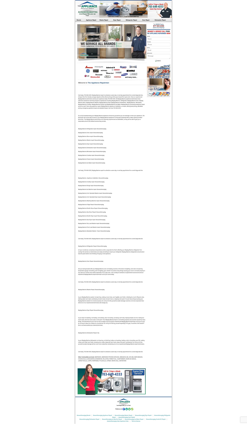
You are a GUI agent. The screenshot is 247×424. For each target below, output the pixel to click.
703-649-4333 (155, 7)
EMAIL (148, 47)
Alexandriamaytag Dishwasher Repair (89, 419)
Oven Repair (146, 20)
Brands (79, 20)
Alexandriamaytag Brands (83, 415)
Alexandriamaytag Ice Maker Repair (134, 419)
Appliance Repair (91, 20)
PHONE (149, 42)
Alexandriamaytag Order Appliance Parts (117, 421)
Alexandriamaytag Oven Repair (126, 417)
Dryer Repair (117, 20)
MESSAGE (149, 53)
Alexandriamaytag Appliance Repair (102, 415)
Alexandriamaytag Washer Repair (123, 415)
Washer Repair (103, 20)
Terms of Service (136, 421)
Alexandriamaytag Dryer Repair (143, 415)
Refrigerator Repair (131, 20)
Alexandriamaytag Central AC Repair (156, 419)
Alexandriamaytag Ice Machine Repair (112, 419)
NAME (148, 36)
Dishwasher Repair (160, 20)
